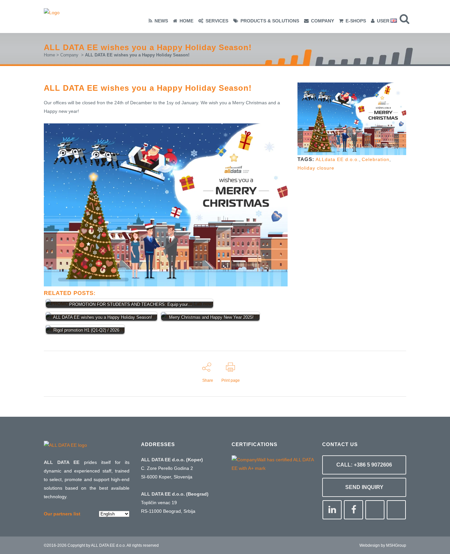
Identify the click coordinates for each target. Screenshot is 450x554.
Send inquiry (364, 487)
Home (49, 54)
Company (69, 54)
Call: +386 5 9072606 (364, 465)
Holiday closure (315, 168)
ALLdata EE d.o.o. (337, 159)
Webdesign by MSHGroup (382, 545)
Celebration (375, 159)
